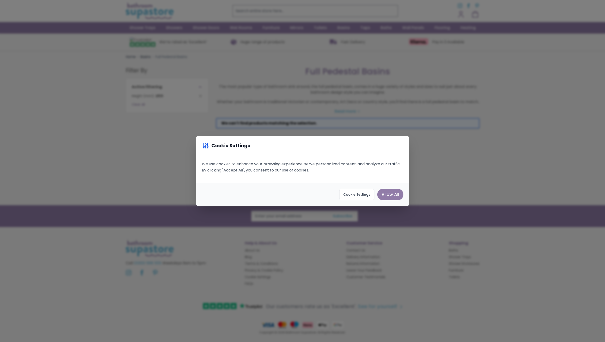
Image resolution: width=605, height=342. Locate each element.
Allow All (390, 194)
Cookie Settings (356, 194)
